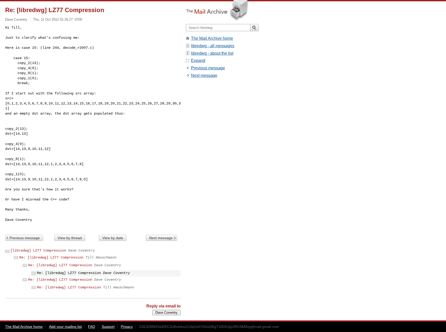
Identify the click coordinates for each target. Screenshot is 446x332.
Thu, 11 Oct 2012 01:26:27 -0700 (57, 19)
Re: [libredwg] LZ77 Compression (51, 257)
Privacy (127, 327)
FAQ (91, 327)
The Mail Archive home (212, 38)
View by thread (70, 238)
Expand (198, 60)
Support (108, 327)
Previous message (25, 238)
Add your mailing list (65, 327)
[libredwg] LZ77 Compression (38, 250)
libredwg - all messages (212, 46)
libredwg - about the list (212, 53)
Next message (161, 238)
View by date (112, 238)
